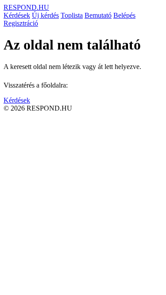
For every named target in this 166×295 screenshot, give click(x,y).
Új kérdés (45, 15)
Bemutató (98, 15)
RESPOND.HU (26, 7)
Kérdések (17, 15)
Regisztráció (21, 23)
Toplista (72, 15)
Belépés (124, 15)
